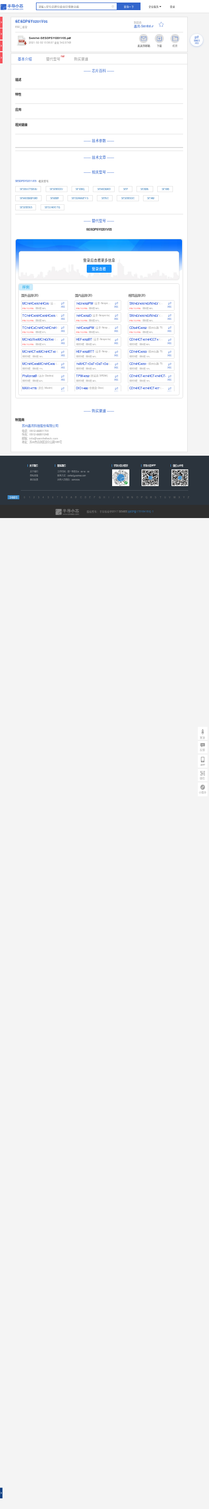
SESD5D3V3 (26, 207)
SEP (125, 189)
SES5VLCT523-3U (28, 189)
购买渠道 (81, 58)
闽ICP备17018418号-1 (141, 511)
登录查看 (99, 268)
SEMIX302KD (104, 189)
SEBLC (105, 198)
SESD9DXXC (127, 198)
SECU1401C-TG (52, 207)
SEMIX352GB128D (29, 198)
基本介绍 (25, 58)
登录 (172, 6)
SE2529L (145, 189)
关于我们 (34, 471)
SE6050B (54, 198)
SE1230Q (80, 189)
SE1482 (150, 198)
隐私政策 (34, 475)
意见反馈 (34, 479)
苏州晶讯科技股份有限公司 (40, 426)
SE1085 (165, 189)
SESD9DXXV (56, 189)
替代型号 (55, 58)
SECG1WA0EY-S (80, 198)
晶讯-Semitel (142, 26)
